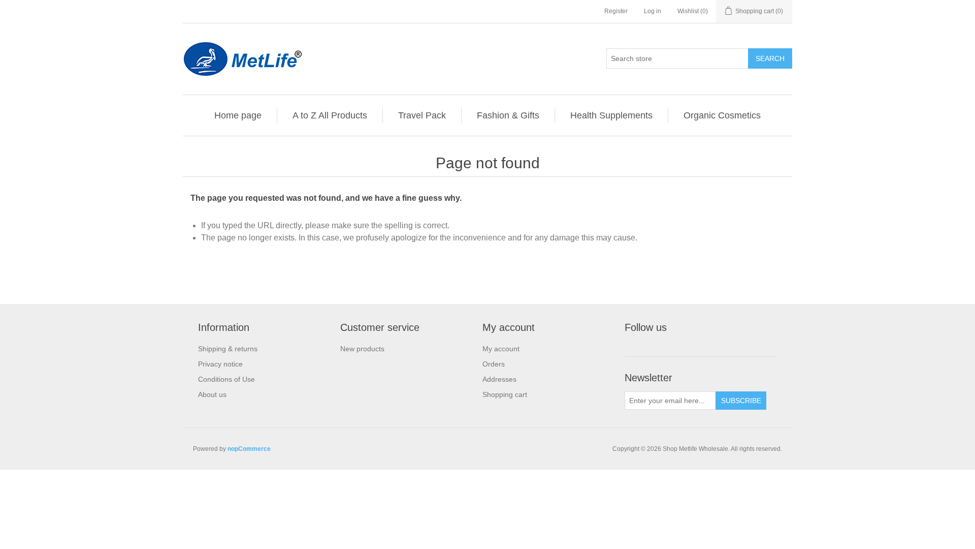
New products (362, 349)
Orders (493, 364)
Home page (238, 115)
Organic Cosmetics (722, 115)
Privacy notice (220, 364)
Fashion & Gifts (508, 115)
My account (500, 349)
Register (616, 11)
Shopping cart (504, 394)
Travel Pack (422, 115)
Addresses (499, 379)
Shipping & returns (227, 349)
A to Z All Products (329, 115)
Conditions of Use (226, 379)
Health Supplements (611, 115)
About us (212, 394)
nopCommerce (249, 448)
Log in (652, 11)
